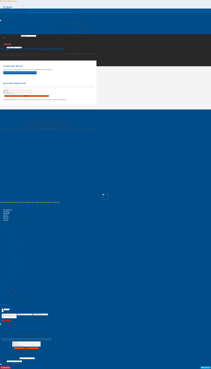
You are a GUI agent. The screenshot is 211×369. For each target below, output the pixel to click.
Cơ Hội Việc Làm (8, 18)
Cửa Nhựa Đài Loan (12, 24)
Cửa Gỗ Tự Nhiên (15, 262)
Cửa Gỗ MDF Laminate (54, 27)
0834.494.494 (6, 367)
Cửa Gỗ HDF (24, 27)
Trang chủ (8, 7)
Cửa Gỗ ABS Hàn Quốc (13, 27)
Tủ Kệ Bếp (13, 280)
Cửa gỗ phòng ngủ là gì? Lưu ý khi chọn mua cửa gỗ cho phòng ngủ (42, 19)
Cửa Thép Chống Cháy (26, 31)
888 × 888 (18, 19)
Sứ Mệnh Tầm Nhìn (9, 13)
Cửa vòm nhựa (25, 24)
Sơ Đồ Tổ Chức (11, 234)
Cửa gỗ (12, 252)
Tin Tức (5, 218)
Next (23, 33)
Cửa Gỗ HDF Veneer (40, 27)
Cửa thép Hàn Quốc (40, 31)
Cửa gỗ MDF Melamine (68, 27)
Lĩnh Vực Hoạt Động (9, 12)
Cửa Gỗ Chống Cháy (16, 268)
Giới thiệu (6, 8)
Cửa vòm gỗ (10, 28)
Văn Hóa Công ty (11, 236)
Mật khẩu (3, 361)
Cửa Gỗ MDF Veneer (81, 27)
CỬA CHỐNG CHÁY (12, 266)
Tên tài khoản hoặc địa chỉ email (9, 358)
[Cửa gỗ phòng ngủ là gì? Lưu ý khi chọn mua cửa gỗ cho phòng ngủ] (20, 20)
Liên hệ (5, 220)
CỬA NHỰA (10, 241)
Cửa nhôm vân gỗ (11, 31)
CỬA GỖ (9, 250)
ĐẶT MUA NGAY (6, 321)
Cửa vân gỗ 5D (66, 31)
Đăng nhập (15, 364)
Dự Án (5, 215)
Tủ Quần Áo (10, 34)
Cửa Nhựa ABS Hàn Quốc (41, 24)
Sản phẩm (6, 213)
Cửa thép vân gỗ (53, 31)
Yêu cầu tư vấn (206, 367)
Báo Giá (5, 216)
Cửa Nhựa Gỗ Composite (17, 243)
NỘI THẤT (10, 278)
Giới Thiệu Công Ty (9, 10)
